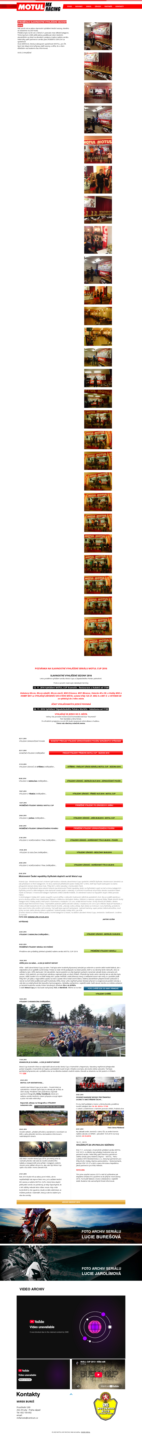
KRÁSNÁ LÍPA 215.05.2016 (38, 917)
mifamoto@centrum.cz (27, 1418)
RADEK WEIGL (85, 1432)
